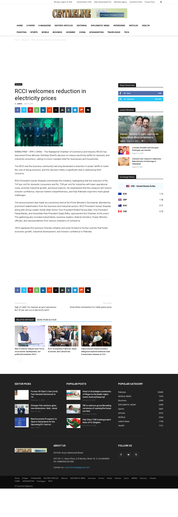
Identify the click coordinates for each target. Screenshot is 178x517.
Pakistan (21, 32)
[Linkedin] (43, 110)
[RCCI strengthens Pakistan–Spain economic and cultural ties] (63, 336)
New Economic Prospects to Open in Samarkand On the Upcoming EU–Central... (44, 422)
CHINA (82, 32)
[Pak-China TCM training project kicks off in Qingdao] (73, 423)
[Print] (62, 110)
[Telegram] (75, 110)
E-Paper (31, 25)
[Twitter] (24, 110)
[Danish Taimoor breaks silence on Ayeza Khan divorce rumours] (140, 129)
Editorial (82, 25)
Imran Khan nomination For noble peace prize (91, 307)
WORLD (45, 32)
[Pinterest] (30, 110)
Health (146, 25)
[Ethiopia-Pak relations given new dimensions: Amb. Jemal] (22, 409)
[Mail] (128, 454)
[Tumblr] (68, 110)
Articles (133, 25)
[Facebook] (17, 110)
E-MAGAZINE (45, 25)
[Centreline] (89, 13)
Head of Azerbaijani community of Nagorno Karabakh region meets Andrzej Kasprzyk (97, 394)
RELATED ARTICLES (25, 320)
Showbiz (70, 32)
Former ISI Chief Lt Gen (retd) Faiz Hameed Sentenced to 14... (44, 394)
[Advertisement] (89, 62)
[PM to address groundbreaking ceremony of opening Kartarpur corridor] (73, 408)
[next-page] (21, 360)
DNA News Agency (120, 2)
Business (57, 32)
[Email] (56, 110)
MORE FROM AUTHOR (46, 320)
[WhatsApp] (36, 110)
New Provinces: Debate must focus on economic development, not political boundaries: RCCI (29, 351)
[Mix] (81, 110)
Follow (158, 99)
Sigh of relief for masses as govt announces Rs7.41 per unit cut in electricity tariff (35, 308)
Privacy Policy (150, 2)
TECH (126, 32)
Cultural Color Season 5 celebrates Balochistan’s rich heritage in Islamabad (146, 161)
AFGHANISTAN (96, 32)
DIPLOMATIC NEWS (100, 25)
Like (159, 93)
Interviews (119, 25)
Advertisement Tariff (84, 2)
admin (19, 104)
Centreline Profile (136, 2)
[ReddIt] (49, 110)
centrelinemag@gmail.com (77, 467)
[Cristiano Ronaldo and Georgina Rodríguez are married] (123, 150)
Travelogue (113, 32)
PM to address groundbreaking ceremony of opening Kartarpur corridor (97, 408)
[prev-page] (16, 360)
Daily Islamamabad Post (102, 2)
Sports (34, 32)
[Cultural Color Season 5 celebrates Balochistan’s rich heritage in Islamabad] (123, 161)
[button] (161, 2)
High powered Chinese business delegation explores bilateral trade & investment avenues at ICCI (95, 351)
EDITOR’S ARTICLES (64, 25)
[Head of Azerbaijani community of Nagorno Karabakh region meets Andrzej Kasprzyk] (73, 395)
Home (20, 25)
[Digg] (88, 110)
